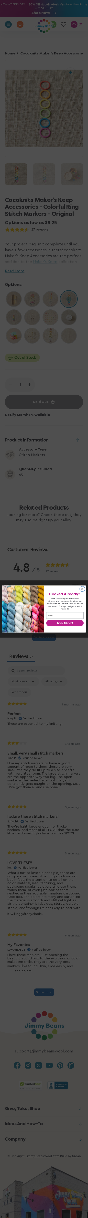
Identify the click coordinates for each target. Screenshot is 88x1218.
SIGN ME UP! (65, 623)
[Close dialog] (82, 589)
